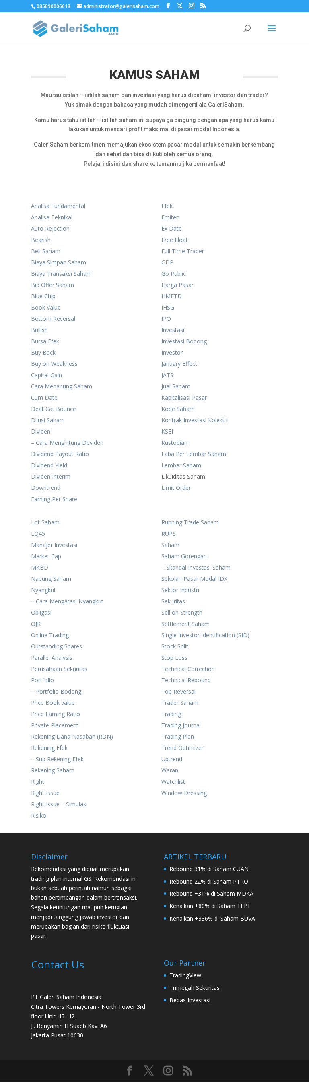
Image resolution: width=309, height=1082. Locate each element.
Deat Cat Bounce (53, 409)
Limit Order (176, 487)
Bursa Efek (45, 341)
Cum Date (44, 397)
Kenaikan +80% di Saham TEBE (210, 906)
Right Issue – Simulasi (59, 804)
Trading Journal (181, 725)
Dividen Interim (50, 476)
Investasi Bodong (184, 341)
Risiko (38, 815)
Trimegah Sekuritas (194, 987)
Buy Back (43, 352)
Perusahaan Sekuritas (59, 669)
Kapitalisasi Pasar (184, 397)
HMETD (171, 296)
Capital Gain (46, 375)
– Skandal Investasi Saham (196, 567)
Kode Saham (178, 409)
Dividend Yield (49, 465)
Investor (172, 352)
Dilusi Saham (48, 420)
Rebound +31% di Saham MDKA (211, 893)
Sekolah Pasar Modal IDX (194, 578)
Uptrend (171, 759)
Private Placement (54, 725)
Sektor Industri (180, 590)
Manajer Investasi (54, 545)
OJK (36, 624)
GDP (167, 262)
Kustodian (174, 442)
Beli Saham (45, 251)
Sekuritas (173, 601)
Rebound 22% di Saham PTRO (208, 881)
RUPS (168, 533)
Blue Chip (43, 296)
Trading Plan (177, 736)
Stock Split (174, 646)
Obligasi (41, 612)
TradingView (185, 975)
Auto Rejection (50, 228)
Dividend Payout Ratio (60, 454)
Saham (170, 545)
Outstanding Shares (56, 646)
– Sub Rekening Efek (57, 759)
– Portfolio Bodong (56, 691)
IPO (166, 318)
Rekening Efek (49, 748)
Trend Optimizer (182, 748)
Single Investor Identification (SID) (205, 635)
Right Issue (45, 793)
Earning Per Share (54, 499)
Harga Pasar (177, 285)
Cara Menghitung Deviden (69, 442)
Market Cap (46, 556)
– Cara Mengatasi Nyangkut (67, 601)
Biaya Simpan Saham (58, 262)
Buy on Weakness (54, 364)
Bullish (39, 330)
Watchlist (173, 781)
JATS (167, 375)
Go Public (173, 273)
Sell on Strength (181, 612)
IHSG (167, 307)
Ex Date (171, 228)
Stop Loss (174, 657)
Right (37, 781)
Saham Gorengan (184, 556)
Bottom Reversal (53, 318)
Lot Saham (45, 522)
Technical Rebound (186, 680)
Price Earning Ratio (55, 714)
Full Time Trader (182, 251)
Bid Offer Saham (52, 285)
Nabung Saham (51, 578)
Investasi (172, 330)
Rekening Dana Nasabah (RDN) (72, 736)
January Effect (179, 364)
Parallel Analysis (51, 657)
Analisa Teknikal (51, 217)
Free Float (174, 240)
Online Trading (50, 635)
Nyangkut (43, 590)
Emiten (170, 217)
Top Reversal (178, 691)
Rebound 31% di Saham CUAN (209, 869)
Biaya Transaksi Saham (61, 273)
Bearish (41, 240)
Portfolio (42, 680)
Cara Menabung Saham (61, 386)
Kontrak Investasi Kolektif (194, 420)
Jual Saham (175, 386)
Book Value (46, 307)
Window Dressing (184, 793)
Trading (171, 714)
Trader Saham (179, 702)
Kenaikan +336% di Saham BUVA (212, 918)
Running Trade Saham (190, 522)
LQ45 (38, 533)
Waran (169, 770)
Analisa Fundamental (58, 206)
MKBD (39, 567)
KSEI (167, 431)
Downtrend (45, 487)
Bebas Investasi (189, 1000)
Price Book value (53, 702)
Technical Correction (188, 669)
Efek (167, 206)
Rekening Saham (52, 770)
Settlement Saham (185, 624)
